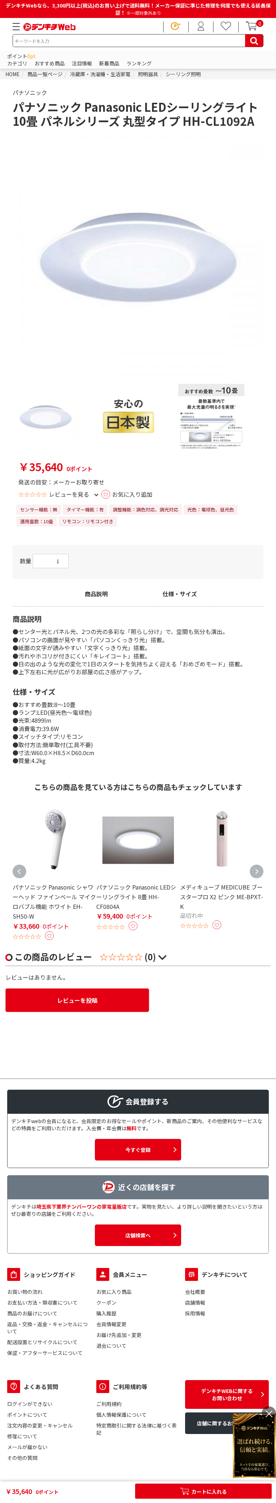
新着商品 (109, 63)
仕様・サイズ (179, 594)
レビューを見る (69, 494)
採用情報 (195, 1313)
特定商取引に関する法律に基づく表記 (136, 1429)
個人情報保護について (121, 1414)
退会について (111, 1345)
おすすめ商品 (49, 63)
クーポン (106, 1302)
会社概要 (195, 1291)
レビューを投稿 (77, 1000)
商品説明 (96, 594)
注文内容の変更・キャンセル (40, 1425)
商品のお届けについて (32, 1313)
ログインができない (29, 1403)
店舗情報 (195, 1302)
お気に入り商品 (114, 1291)
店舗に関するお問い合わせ (227, 1423)
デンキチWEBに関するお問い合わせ (227, 1394)
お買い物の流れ (24, 1291)
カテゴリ (17, 63)
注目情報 (82, 63)
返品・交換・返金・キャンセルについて (47, 1327)
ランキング (139, 63)
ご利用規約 (108, 1403)
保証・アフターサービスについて (45, 1352)
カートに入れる (208, 1491)
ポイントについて (27, 1414)
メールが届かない (27, 1447)
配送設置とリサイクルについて (42, 1342)
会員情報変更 (111, 1324)
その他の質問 (22, 1457)
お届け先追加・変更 (119, 1334)
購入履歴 (106, 1313)
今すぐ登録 (138, 1149)
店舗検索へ (138, 1235)
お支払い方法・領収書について (42, 1302)
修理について (22, 1436)
